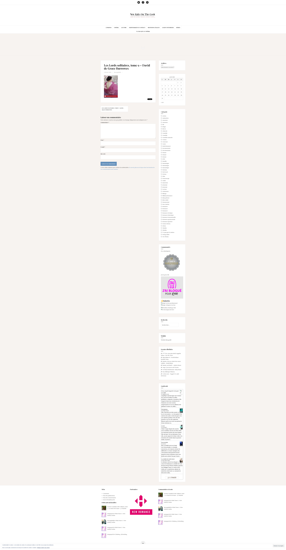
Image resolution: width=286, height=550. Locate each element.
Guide (164, 180)
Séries (178, 27)
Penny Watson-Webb (166, 460)
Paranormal (166, 202)
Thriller (165, 228)
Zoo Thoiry (165, 236)
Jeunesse (165, 185)
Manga (164, 193)
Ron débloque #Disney (169, 371)
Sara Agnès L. (165, 427)
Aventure (165, 120)
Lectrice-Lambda (111, 506)
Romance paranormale (169, 219)
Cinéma (116, 27)
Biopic (164, 126)
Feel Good (165, 172)
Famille (165, 161)
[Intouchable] (181, 443)
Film (164, 176)
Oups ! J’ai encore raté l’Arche (171, 367)
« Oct (162, 102)
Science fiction (166, 223)
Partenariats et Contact (137, 27)
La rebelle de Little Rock (167, 459)
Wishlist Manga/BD (166, 340)
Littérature (166, 191)
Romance (165, 206)
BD (163, 124)
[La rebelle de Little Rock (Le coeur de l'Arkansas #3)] (181, 460)
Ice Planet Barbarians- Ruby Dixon (172, 369)
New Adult (165, 200)
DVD (164, 159)
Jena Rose (164, 443)
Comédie (165, 133)
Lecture (123, 27)
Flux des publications (109, 495)
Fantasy (165, 170)
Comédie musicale (167, 137)
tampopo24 (110, 513)
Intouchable (164, 442)
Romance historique (168, 215)
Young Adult (166, 234)
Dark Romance (167, 146)
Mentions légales (154, 27)
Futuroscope (166, 178)
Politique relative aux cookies (43, 547)
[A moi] (181, 427)
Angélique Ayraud (166, 394)
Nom (102, 140)
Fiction (164, 174)
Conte (164, 144)
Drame (164, 152)
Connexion (106, 493)
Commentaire (105, 122)
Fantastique (166, 163)
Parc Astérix (166, 204)
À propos (108, 27)
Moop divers (166, 198)
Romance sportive (167, 221)
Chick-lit (165, 131)
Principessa (164, 409)
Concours (165, 142)
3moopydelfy (117, 72)
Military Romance (167, 195)
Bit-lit (164, 129)
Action (164, 116)
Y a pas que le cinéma (143, 31)
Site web (103, 154)
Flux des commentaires (109, 497)
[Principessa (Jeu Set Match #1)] (181, 410)
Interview (165, 182)
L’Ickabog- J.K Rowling (121, 534)
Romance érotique (168, 213)
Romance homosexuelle (169, 217)
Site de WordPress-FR (109, 499)
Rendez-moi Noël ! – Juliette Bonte (172, 365)
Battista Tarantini (166, 410)
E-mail (103, 147)
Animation (166, 118)
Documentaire (166, 148)
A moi (163, 426)
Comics (164, 139)
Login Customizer (168, 27)
